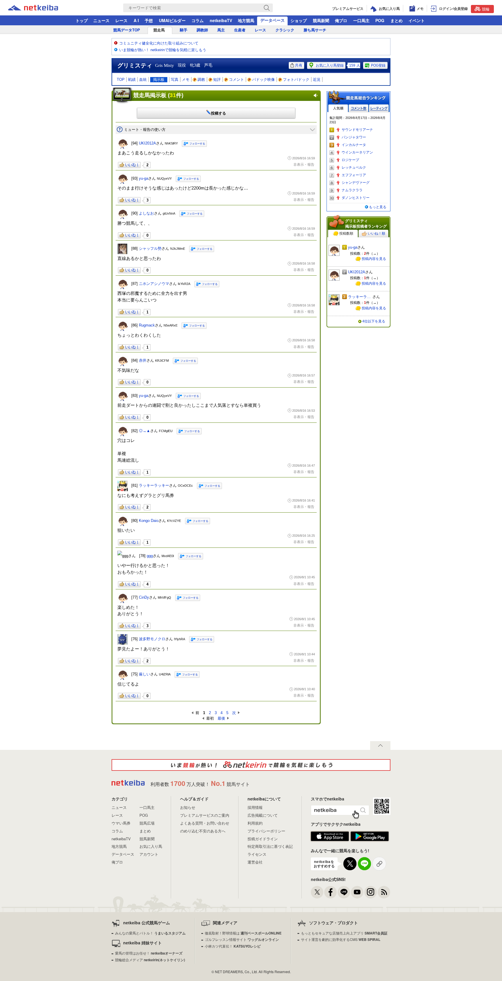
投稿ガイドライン (263, 838)
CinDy (144, 597)
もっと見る (377, 207)
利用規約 (255, 823)
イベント (416, 20)
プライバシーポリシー (266, 831)
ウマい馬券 (121, 823)
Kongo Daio (148, 520)
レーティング (379, 108)
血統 (143, 79)
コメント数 (358, 108)
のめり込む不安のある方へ (202, 831)
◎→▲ (144, 431)
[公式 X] (317, 892)
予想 (149, 20)
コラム (197, 20)
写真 (174, 79)
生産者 (239, 30)
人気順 (338, 108)
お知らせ (187, 807)
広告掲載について (263, 815)
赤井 (142, 360)
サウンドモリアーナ (357, 130)
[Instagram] (370, 892)
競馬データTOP (126, 30)
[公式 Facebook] (330, 892)
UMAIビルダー (172, 20)
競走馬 (159, 30)
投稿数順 (346, 233)
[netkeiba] (40, 8)
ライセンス (257, 854)
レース (121, 20)
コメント (236, 79)
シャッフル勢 (150, 248)
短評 (217, 79)
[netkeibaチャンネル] (357, 892)
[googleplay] (369, 836)
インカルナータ (354, 145)
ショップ (299, 20)
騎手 (183, 30)
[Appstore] (330, 836)
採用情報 (255, 807)
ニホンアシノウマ (154, 283)
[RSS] (384, 892)
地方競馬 (246, 20)
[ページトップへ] (380, 745)
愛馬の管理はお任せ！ (148, 952)
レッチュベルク (354, 167)
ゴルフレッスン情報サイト (242, 939)
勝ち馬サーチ (315, 30)
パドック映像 (263, 79)
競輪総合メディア (150, 959)
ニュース (101, 20)
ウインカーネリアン (357, 152)
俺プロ (341, 20)
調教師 (202, 30)
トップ (82, 20)
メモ (185, 79)
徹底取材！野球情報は (243, 932)
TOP (121, 79)
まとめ (396, 20)
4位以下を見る (373, 321)
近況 (316, 79)
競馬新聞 (321, 20)
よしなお (146, 213)
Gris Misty (164, 65)
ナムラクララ (352, 190)
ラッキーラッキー (154, 485)
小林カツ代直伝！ (233, 945)
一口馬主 (361, 20)
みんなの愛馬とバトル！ (150, 932)
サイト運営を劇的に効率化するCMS (340, 939)
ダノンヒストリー (356, 198)
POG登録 (378, 65)
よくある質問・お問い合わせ (204, 823)
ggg (150, 556)
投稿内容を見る (374, 259)
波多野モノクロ (152, 639)
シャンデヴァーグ (356, 183)
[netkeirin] (251, 765)
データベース (272, 20)
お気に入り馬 (150, 846)
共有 (298, 65)
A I (136, 20)
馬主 (221, 30)
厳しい (144, 674)
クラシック (284, 30)
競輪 (486, 9)
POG (379, 20)
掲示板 (158, 79)
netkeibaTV (221, 20)
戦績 (132, 79)
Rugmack (147, 325)
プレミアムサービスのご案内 (204, 815)
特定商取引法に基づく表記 (270, 846)
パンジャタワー (354, 137)
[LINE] (344, 892)
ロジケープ (350, 160)
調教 (201, 79)
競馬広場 (147, 823)
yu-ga (143, 178)
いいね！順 (376, 233)
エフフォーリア (354, 175)
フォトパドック (296, 79)
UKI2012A (147, 143)
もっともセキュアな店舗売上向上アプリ (344, 932)
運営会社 (255, 862)
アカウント (148, 854)
